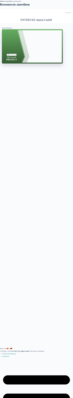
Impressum (6, 356)
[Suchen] (69, 19)
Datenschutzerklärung (9, 354)
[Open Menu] (3, 19)
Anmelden (68, 12)
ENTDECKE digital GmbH (36, 20)
